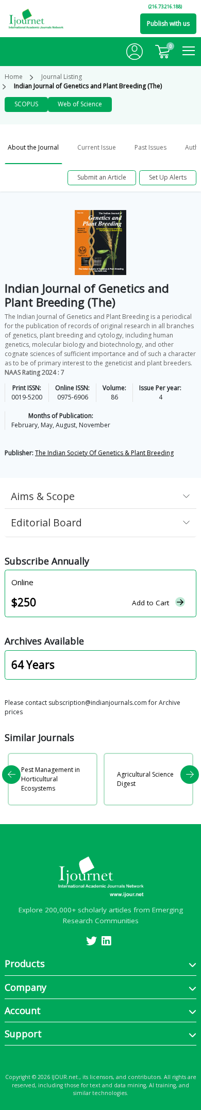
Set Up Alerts (168, 177)
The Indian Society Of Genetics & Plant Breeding (104, 452)
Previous (11, 774)
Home (14, 76)
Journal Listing (61, 76)
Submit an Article (101, 177)
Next (189, 774)
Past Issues (150, 147)
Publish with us (168, 23)
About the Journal (33, 147)
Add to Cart (150, 602)
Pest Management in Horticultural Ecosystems (50, 779)
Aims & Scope (43, 496)
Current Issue (96, 147)
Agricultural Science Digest (145, 779)
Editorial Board (46, 522)
